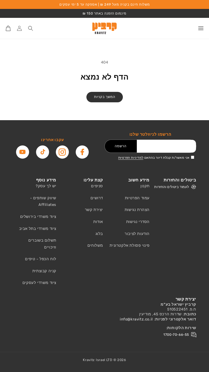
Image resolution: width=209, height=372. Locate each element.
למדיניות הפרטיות (130, 157)
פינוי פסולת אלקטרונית (130, 245)
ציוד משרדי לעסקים (39, 282)
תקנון (145, 186)
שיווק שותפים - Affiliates (43, 201)
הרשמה (120, 146)
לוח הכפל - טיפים (40, 259)
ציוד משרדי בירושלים (38, 216)
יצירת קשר (94, 209)
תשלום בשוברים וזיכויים (42, 244)
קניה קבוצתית (44, 271)
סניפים (97, 186)
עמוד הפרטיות (137, 198)
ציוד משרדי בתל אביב (37, 228)
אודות (98, 221)
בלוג (99, 233)
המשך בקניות (104, 97)
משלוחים (95, 245)
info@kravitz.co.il (136, 319)
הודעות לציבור (137, 233)
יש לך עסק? (46, 186)
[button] (201, 28)
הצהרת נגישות (137, 209)
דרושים (96, 198)
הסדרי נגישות (138, 221)
